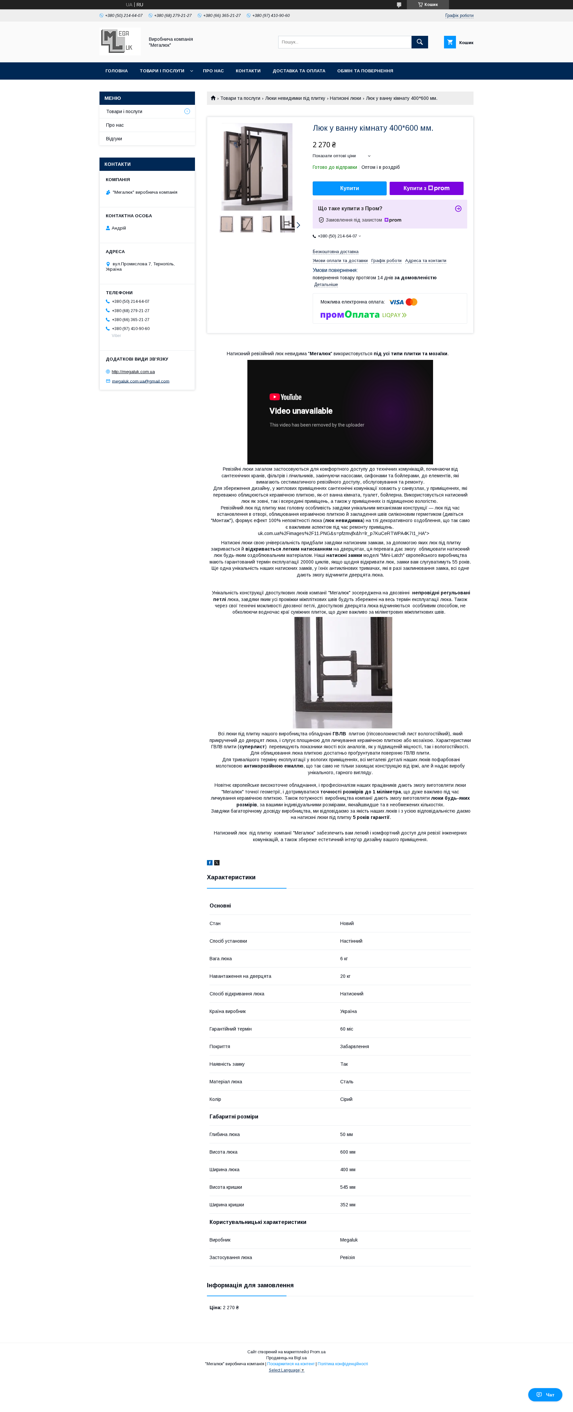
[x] (217, 863)
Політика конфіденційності (343, 1364)
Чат (550, 1394)
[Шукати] (420, 42)
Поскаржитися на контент (291, 1364)
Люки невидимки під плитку (295, 98)
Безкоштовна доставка (335, 251)
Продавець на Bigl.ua (286, 1358)
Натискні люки (345, 98)
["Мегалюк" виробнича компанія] (120, 53)
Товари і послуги (162, 70)
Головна (116, 70)
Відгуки (114, 138)
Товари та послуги (240, 98)
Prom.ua (318, 1352)
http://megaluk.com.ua (133, 371)
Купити (349, 188)
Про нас (213, 70)
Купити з (415, 188)
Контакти (248, 70)
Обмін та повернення (365, 70)
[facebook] (210, 863)
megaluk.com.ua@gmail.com (140, 380)
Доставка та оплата (299, 70)
